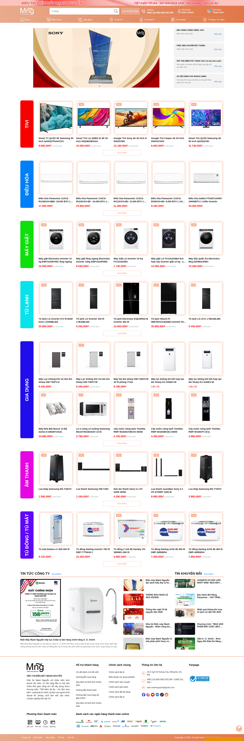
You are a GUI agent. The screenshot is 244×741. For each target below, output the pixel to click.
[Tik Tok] (162, 695)
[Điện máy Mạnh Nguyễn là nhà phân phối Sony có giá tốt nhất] (133, 643)
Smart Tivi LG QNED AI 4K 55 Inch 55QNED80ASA (92, 140)
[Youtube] (153, 695)
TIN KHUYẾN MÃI (188, 573)
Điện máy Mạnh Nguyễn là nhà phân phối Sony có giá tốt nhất (159, 640)
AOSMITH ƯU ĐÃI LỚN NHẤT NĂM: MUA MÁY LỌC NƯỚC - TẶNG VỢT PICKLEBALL (209, 581)
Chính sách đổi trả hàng (119, 692)
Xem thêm (122, 153)
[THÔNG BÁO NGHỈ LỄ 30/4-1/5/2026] (133, 600)
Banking (53, 727)
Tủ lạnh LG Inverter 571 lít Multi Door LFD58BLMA (56, 320)
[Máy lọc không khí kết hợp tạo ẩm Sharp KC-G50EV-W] (168, 359)
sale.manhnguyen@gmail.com (160, 687)
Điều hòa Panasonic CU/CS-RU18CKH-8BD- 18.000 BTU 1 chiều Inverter (54, 200)
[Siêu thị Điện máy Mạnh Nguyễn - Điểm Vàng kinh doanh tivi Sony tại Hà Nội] (133, 629)
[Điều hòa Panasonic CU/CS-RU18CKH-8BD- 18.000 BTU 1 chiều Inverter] (56, 178)
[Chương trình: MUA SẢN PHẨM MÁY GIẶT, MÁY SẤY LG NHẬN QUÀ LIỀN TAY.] (185, 629)
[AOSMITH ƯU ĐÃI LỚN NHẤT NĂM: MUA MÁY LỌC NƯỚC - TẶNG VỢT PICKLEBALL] (185, 585)
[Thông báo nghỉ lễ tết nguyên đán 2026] (133, 614)
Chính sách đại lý (116, 672)
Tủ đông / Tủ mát (215, 20)
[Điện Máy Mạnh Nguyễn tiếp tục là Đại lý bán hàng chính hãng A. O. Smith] (70, 608)
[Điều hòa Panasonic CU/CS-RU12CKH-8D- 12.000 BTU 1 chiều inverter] (131, 178)
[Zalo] (157, 695)
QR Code (30, 727)
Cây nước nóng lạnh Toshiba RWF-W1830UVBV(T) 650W (129, 430)
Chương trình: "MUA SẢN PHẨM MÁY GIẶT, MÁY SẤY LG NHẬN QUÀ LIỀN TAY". (210, 625)
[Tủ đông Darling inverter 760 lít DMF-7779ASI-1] (94, 529)
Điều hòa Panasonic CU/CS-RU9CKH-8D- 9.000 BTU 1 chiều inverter (168, 200)
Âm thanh (148, 20)
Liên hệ (70, 737)
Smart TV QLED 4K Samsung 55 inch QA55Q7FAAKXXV (56, 140)
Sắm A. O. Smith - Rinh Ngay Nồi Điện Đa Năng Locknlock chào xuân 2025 (210, 640)
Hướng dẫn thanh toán (86, 690)
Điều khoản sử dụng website (122, 677)
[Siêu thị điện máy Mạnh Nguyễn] (122, 3)
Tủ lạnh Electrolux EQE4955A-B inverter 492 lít (131, 320)
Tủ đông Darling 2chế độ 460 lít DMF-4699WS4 (206, 551)
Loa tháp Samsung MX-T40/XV (55, 489)
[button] (93, 86)
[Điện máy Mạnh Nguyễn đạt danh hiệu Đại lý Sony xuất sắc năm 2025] (133, 585)
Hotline (160, 11)
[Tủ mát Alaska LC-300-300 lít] (56, 529)
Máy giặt (87, 20)
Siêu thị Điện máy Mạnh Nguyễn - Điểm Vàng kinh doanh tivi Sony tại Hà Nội (159, 625)
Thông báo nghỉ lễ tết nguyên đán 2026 (156, 610)
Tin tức (61, 737)
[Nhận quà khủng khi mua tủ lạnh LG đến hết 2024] (185, 614)
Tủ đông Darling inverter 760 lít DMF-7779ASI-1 (93, 551)
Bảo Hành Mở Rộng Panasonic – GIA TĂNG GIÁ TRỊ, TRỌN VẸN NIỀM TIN (210, 596)
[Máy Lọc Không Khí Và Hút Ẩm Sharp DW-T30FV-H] (56, 359)
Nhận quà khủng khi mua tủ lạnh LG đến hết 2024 (209, 610)
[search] (116, 11)
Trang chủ (26, 737)
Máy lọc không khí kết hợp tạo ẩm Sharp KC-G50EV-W (167, 380)
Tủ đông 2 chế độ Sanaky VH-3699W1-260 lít (130, 551)
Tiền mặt (38, 727)
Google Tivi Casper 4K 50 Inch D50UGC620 (167, 140)
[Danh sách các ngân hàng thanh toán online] (122, 723)
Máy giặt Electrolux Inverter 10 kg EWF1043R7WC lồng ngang (55, 260)
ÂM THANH (26, 475)
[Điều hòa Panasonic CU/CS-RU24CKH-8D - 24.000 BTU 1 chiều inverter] (94, 178)
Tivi (27, 20)
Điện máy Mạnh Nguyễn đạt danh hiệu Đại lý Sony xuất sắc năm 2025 (158, 581)
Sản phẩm (50, 737)
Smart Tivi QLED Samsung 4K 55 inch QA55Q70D (205, 140)
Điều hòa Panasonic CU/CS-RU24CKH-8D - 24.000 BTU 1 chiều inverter (91, 200)
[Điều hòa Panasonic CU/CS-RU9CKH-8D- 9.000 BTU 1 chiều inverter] (168, 178)
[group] (96, 58)
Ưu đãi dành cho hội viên (87, 672)
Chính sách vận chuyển (119, 682)
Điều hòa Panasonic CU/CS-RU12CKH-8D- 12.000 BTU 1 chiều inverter (129, 200)
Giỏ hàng (217, 11)
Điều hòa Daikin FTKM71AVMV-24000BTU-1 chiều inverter (205, 200)
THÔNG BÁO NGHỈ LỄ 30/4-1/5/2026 (157, 596)
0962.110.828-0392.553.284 (160, 679)
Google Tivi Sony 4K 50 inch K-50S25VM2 (130, 140)
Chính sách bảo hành (118, 687)
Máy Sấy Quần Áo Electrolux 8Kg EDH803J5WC (204, 260)
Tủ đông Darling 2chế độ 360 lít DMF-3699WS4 (168, 551)
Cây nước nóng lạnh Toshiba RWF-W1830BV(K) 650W (167, 430)
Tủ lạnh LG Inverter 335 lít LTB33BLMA (90, 320)
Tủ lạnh (117, 20)
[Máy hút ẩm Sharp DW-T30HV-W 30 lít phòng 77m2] (131, 359)
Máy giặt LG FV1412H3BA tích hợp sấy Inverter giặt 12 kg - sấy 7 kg (168, 260)
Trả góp (45, 727)
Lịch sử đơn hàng (130, 11)
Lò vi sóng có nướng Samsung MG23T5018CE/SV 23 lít (93, 430)
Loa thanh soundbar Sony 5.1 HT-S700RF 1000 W (167, 490)
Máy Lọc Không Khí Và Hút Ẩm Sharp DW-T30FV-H (55, 380)
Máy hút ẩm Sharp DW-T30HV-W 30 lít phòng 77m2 (131, 380)
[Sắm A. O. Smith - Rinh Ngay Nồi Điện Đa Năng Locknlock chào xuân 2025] (185, 643)
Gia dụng (180, 20)
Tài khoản (187, 11)
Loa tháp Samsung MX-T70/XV (205, 489)
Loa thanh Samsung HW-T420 (92, 489)
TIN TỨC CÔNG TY (35, 573)
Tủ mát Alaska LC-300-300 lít (54, 549)
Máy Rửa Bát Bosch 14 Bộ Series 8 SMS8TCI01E (53, 430)
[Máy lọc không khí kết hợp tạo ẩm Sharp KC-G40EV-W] (206, 359)
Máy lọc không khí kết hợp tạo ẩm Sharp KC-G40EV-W (205, 380)
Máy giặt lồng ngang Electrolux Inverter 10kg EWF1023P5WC (93, 260)
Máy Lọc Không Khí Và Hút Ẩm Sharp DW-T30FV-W (93, 380)
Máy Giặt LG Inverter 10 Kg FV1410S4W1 (128, 260)
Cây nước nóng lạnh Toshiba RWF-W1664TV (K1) (204, 430)
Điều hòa (56, 20)
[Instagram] (148, 695)
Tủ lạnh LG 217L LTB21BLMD (204, 319)
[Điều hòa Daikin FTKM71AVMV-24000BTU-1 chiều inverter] (206, 178)
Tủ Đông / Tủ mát (26, 535)
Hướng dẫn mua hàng (86, 677)
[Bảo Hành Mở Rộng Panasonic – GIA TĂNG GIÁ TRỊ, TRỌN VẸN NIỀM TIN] (185, 600)
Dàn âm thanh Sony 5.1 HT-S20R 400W (128, 490)
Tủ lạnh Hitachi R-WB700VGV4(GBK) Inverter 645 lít (168, 320)
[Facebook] (144, 695)
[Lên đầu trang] (239, 721)
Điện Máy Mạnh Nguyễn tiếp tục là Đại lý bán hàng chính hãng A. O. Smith (57, 640)
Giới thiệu (38, 737)
